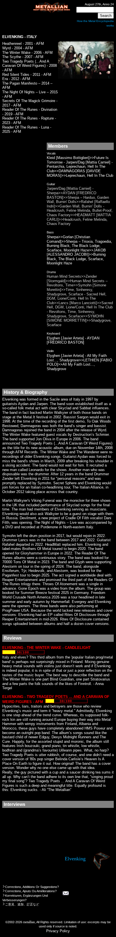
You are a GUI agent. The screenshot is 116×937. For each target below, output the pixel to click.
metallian (29, 922)
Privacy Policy (58, 931)
